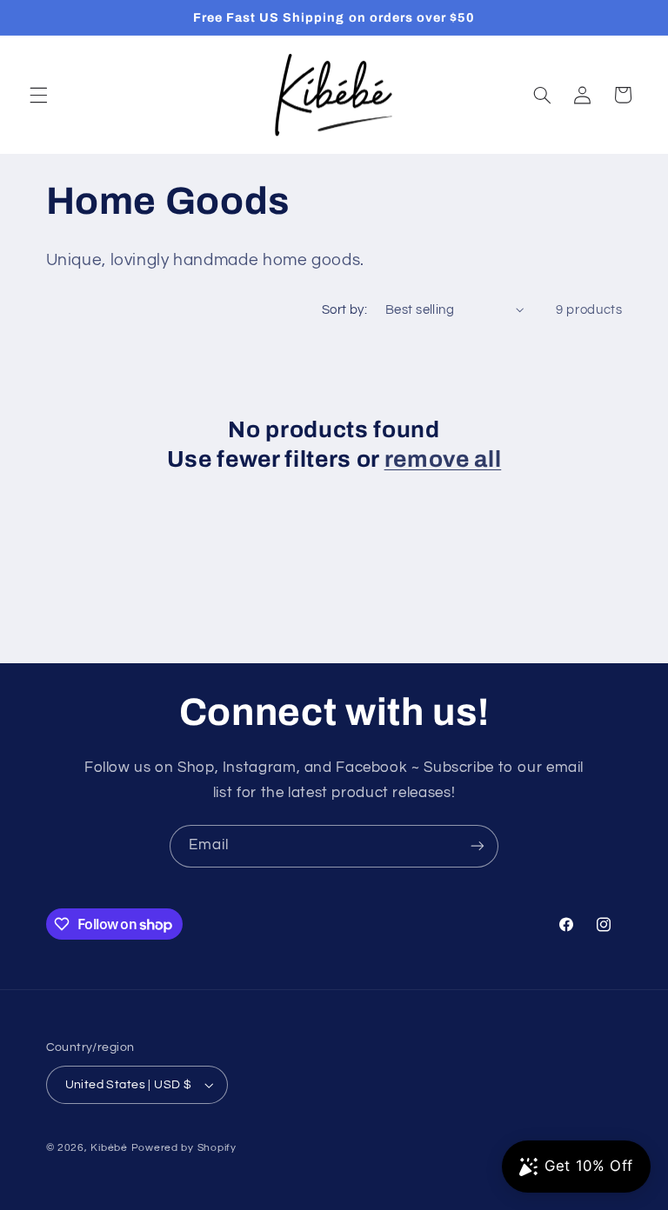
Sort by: (344, 309)
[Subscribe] (478, 846)
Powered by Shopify (184, 1148)
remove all (443, 459)
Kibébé (108, 1148)
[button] (38, 95)
